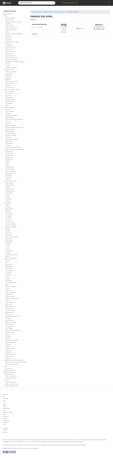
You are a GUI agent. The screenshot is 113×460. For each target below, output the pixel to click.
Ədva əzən (9, 358)
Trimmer (8, 245)
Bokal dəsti (9, 268)
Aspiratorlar (9, 49)
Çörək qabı (9, 280)
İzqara (7, 163)
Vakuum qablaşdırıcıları (11, 386)
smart (4, 406)
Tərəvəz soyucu (10, 348)
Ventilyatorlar (9, 46)
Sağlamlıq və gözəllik (12, 237)
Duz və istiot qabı (11, 286)
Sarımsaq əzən (10, 324)
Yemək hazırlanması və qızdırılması (14, 149)
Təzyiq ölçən (9, 250)
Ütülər (7, 105)
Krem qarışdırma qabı (12, 298)
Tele (4, 400)
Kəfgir (7, 300)
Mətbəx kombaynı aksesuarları (14, 127)
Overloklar (8, 95)
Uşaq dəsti (9, 350)
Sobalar (8, 63)
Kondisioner (6, 420)
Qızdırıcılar (9, 40)
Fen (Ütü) (8, 219)
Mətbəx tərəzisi (10, 131)
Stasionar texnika (9, 69)
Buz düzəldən (10, 111)
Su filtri (8, 197)
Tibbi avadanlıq (8, 374)
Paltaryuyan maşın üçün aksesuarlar (16, 362)
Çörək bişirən (9, 151)
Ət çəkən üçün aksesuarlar (13, 147)
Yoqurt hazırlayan (10, 354)
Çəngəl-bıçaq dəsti (11, 282)
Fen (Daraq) (9, 213)
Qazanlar (8, 260)
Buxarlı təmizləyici (11, 382)
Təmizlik (6, 380)
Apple (4, 414)
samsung (5, 398)
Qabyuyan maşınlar (11, 71)
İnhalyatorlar (9, 221)
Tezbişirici (8, 344)
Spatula (8, 334)
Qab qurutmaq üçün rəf (12, 316)
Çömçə (8, 278)
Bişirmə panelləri (10, 51)
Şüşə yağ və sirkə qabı (12, 340)
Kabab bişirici (9, 167)
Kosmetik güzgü (10, 223)
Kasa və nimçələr (10, 292)
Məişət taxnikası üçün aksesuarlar (13, 360)
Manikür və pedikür (11, 227)
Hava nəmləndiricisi (11, 28)
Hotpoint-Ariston (7, 412)
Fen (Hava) (9, 215)
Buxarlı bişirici (10, 153)
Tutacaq (8, 346)
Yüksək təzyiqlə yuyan (12, 384)
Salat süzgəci (9, 320)
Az (109, 3)
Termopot (8, 199)
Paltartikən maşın (10, 99)
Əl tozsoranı (9, 87)
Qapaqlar (8, 318)
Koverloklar (9, 93)
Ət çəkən (8, 145)
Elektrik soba (9, 53)
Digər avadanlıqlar (9, 370)
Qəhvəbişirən (9, 183)
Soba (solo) (9, 75)
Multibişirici (9, 175)
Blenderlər (9, 109)
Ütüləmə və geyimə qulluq (12, 89)
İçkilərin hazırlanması (10, 181)
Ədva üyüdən (9, 356)
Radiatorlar (9, 44)
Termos (8, 201)
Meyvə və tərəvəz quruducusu (14, 119)
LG (3, 402)
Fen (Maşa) (9, 217)
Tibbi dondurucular (11, 376)
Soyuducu (8, 77)
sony (4, 410)
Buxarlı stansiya (10, 91)
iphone (5, 432)
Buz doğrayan (9, 270)
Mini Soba (8, 123)
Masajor (8, 229)
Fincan (7, 288)
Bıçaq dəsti (9, 264)
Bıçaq (7, 262)
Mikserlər (8, 121)
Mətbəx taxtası (10, 312)
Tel (4, 396)
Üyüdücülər (9, 141)
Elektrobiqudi (9, 209)
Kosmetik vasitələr (11, 225)
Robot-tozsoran (10, 83)
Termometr (9, 243)
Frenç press (9, 193)
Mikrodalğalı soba (11, 55)
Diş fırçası (8, 207)
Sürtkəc (8, 338)
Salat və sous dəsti (11, 322)
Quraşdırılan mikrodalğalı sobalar (15, 61)
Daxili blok (9, 24)
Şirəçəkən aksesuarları (12, 139)
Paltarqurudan (10, 97)
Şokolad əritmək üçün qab (13, 330)
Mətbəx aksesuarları (10, 372)
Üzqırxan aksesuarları (12, 254)
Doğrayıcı (8, 113)
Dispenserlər (9, 189)
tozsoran (5, 428)
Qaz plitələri (9, 73)
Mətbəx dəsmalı (10, 306)
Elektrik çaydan (10, 191)
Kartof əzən (9, 290)
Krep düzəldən (10, 169)
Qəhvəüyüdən (10, 185)
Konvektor (8, 38)
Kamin (7, 32)
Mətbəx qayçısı (10, 310)
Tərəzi (7, 246)
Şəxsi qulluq (7, 203)
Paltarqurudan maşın (11, 57)
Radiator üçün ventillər (12, 42)
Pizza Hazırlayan (10, 133)
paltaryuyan (6, 408)
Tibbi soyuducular (11, 378)
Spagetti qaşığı (10, 332)
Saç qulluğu (9, 235)
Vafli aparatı (9, 143)
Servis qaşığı (9, 328)
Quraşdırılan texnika (10, 48)
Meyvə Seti (9, 304)
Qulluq (7, 231)
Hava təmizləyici (10, 18)
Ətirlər (7, 256)
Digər (7, 205)
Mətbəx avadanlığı (9, 107)
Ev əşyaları (9, 368)
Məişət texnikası (7, 14)
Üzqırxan (8, 252)
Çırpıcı (7, 276)
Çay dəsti (8, 272)
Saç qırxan (8, 233)
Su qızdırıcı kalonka (11, 67)
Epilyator (8, 211)
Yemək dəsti (9, 352)
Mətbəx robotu (10, 129)
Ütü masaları (9, 103)
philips (5, 404)
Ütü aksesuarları (10, 101)
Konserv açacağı (10, 296)
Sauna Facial (9, 239)
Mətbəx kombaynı (11, 125)
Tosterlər (8, 179)
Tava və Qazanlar (10, 342)
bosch (4, 424)
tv (3, 426)
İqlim (5, 16)
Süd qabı (8, 336)
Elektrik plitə (9, 159)
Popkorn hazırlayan (11, 135)
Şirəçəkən (8, 137)
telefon (5, 430)
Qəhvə (7, 195)
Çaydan (8, 187)
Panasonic (6, 422)
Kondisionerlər (10, 20)
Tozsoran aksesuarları (12, 364)
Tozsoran (8, 85)
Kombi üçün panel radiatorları (14, 34)
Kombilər (8, 36)
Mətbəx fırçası (10, 308)
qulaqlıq (5, 394)
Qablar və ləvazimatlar (10, 258)
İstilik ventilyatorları (11, 30)
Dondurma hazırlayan (12, 115)
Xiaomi (5, 418)
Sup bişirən (9, 177)
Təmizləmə (7, 79)
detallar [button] (34, 34)
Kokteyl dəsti (9, 294)
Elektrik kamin (10, 26)
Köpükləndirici (10, 117)
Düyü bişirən (9, 157)
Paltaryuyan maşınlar (11, 59)
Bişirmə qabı (9, 266)
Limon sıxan (9, 302)
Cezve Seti (9, 274)
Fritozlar (8, 161)
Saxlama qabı (9, 326)
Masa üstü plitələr (11, 171)
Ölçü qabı (8, 314)
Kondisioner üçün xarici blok (14, 22)
